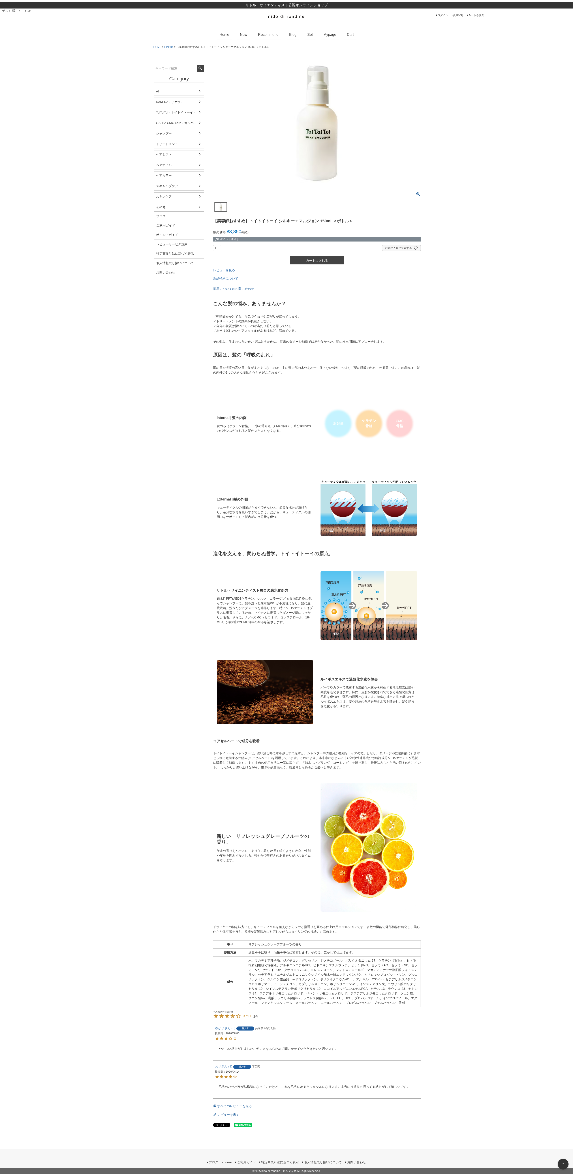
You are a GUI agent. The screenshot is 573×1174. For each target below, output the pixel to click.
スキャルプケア (167, 186)
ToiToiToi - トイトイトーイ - (175, 112)
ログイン (442, 15)
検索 (200, 68)
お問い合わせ (165, 272)
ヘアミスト (164, 154)
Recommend (268, 34)
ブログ (161, 216)
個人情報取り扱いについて (175, 263)
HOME (157, 47)
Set (310, 34)
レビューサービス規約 (172, 244)
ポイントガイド (167, 235)
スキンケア (164, 196)
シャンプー (164, 133)
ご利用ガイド (165, 225)
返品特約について (225, 278)
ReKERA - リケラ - (169, 102)
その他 (160, 207)
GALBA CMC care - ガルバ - (176, 123)
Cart (350, 34)
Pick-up (168, 47)
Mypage (329, 34)
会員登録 (458, 15)
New (243, 34)
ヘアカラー (164, 175)
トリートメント (167, 144)
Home (224, 34)
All (157, 91)
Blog (293, 34)
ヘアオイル (164, 165)
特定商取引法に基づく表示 (175, 253)
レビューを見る (224, 270)
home (228, 1162)
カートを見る (476, 15)
